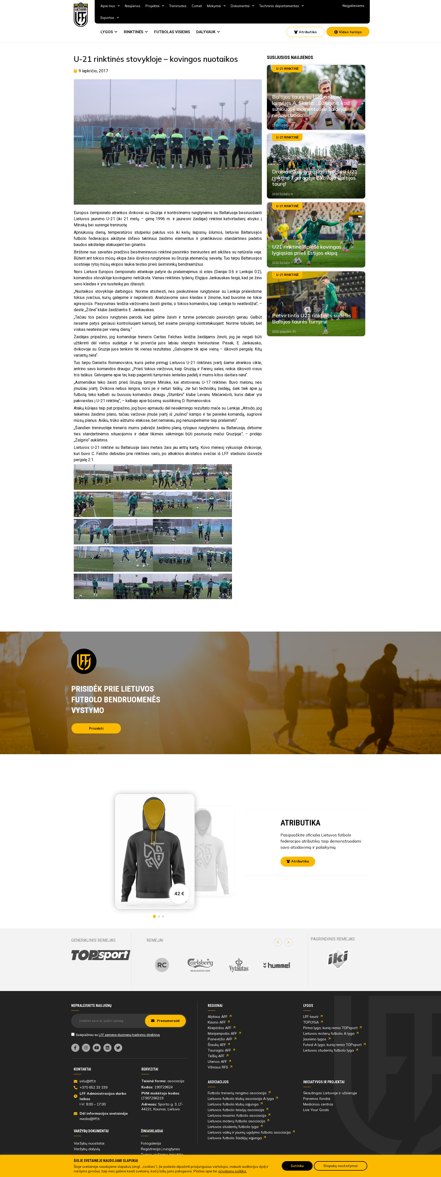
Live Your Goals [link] (316, 1110)
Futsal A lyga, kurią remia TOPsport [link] (332, 1044)
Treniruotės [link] (178, 6)
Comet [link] (197, 6)
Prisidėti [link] (96, 728)
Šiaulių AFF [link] (217, 1044)
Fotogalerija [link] (151, 1143)
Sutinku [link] (297, 1166)
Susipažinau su (118, 1035)
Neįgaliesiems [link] (353, 6)
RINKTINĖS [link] (133, 32)
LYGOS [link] (107, 32)
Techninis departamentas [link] (279, 6)
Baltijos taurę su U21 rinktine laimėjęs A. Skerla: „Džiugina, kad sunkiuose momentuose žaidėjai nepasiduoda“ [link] (311, 106)
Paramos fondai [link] (316, 1098)
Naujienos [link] (132, 6)
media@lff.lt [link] (90, 1118)
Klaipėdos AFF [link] (219, 1027)
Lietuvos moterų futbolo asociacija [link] (236, 1121)
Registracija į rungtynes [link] (160, 1149)
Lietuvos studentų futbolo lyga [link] (328, 1050)
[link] (81, 15)
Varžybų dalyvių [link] (87, 1149)
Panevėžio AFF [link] (220, 1039)
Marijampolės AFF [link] (222, 1033)
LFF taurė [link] (310, 1016)
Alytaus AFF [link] (217, 1016)
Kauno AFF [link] (217, 1022)
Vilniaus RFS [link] (218, 1067)
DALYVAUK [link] (205, 32)
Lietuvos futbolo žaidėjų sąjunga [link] (235, 1138)
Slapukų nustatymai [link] (340, 1166)
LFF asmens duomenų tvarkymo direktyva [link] (129, 1035)
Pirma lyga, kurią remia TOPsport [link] (330, 1027)
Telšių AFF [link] (216, 1056)
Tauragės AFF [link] (219, 1050)
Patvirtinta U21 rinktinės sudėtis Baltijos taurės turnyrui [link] (311, 318)
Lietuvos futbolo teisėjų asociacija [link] (236, 1110)
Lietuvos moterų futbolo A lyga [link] (328, 1033)
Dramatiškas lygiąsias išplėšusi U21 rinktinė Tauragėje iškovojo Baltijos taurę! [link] (315, 177)
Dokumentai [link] (240, 6)
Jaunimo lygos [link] (314, 1039)
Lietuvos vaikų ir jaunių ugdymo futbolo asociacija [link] (249, 1132)
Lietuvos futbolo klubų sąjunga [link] (233, 1104)
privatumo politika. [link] (232, 1171)
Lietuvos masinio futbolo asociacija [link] (237, 1115)
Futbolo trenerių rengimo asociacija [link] (237, 1093)
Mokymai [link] (214, 6)
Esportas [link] (107, 18)
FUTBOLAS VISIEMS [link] (172, 32)
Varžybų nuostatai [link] (89, 1143)
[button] (278, 942)
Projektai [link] (152, 6)
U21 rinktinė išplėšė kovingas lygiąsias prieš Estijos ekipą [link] (306, 249)
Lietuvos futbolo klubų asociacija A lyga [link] (241, 1098)
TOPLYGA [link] (311, 1022)
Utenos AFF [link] (217, 1061)
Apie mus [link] (108, 6)
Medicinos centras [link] (318, 1104)
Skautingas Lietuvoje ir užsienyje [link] (330, 1093)
